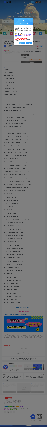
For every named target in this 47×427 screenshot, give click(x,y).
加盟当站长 (29, 43)
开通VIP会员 (22, 43)
